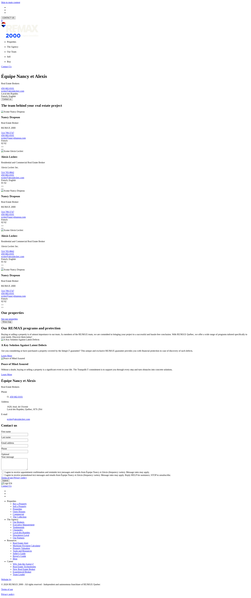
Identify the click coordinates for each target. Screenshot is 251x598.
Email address (7, 443)
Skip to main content (10, 2)
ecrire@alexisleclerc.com (12, 91)
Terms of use (7, 477)
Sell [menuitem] (8, 56)
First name (6, 431)
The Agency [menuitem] (12, 47)
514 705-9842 (7, 172)
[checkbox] (125, 472)
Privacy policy (20, 477)
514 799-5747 (7, 133)
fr (2, 20)
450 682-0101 (7, 88)
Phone (4, 448)
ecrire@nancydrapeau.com (13, 138)
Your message (7, 457)
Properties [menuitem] (11, 42)
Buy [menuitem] (9, 61)
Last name (6, 437)
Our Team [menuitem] (11, 52)
